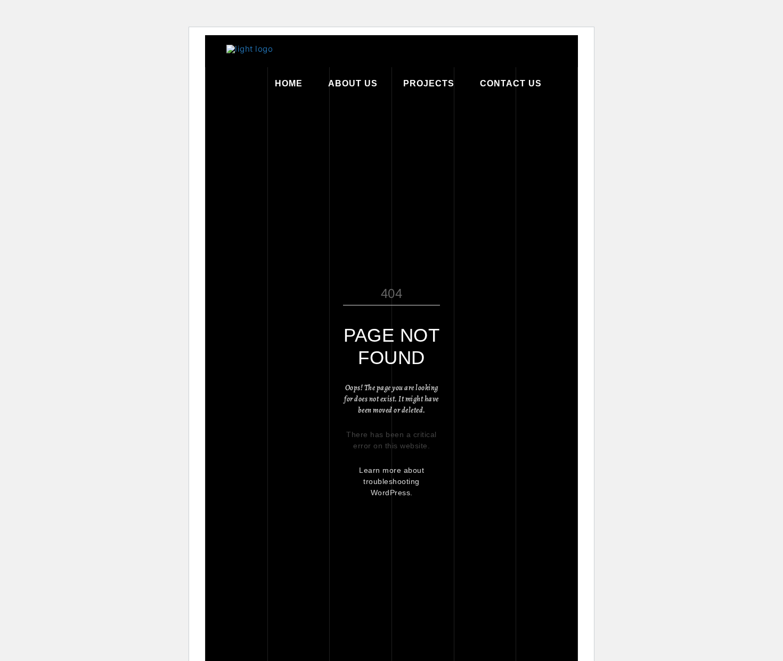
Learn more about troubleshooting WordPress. (391, 481)
